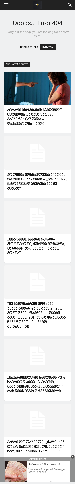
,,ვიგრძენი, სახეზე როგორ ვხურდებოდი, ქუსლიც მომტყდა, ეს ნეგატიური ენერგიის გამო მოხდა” (36, 246)
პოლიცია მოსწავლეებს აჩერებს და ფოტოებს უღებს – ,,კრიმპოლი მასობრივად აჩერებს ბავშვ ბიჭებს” (37, 182)
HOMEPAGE (47, 47)
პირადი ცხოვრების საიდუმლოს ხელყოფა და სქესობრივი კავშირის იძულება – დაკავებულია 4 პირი (36, 117)
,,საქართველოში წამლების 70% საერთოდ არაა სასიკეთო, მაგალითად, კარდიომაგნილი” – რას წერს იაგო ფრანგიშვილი (36, 385)
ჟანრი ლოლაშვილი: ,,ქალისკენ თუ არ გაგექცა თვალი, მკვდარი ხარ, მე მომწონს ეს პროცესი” (36, 447)
